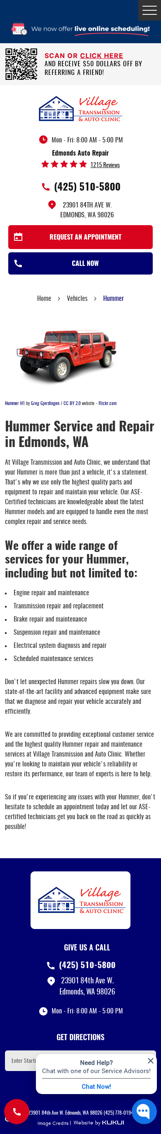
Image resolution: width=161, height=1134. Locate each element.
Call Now (85, 264)
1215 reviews (105, 165)
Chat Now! (96, 1086)
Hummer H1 (15, 403)
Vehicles (77, 299)
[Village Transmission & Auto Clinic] (80, 108)
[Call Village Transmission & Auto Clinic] (16, 1111)
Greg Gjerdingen (45, 403)
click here (101, 55)
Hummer (113, 299)
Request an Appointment (85, 237)
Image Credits (53, 1123)
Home (44, 299)
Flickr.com (107, 403)
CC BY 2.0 (72, 403)
